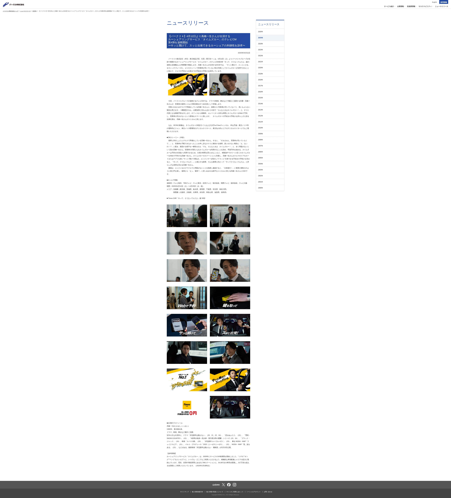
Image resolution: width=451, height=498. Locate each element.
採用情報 (443, 2)
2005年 (260, 158)
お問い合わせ (268, 492)
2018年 (260, 80)
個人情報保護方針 (197, 492)
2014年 (260, 104)
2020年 (260, 68)
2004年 (260, 164)
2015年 (260, 98)
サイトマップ (184, 492)
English (434, 2)
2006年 (260, 152)
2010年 (260, 128)
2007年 (260, 146)
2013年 (260, 110)
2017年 (260, 86)
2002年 (260, 176)
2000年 (260, 188)
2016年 (260, 92)
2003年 (260, 170)
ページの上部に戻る (446, 476)
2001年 (260, 182)
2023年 (260, 50)
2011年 (260, 122)
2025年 (260, 38)
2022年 (260, 56)
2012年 (260, 116)
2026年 (260, 32)
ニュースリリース (269, 24)
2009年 (260, 134)
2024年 (260, 44)
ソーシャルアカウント (254, 492)
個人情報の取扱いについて (214, 492)
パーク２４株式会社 (13, 4)
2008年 (260, 140)
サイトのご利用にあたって (234, 492)
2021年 (260, 62)
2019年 (260, 74)
